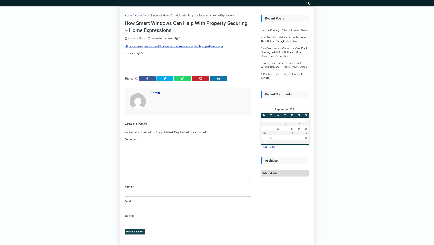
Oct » (273, 146)
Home (142, 38)
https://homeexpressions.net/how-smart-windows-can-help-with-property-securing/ (174, 46)
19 (285, 133)
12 (285, 128)
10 (271, 128)
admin (131, 38)
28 (299, 137)
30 (264, 142)
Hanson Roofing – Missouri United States (284, 30)
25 (278, 137)
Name (129, 186)
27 (292, 137)
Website (129, 216)
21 (299, 133)
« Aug (264, 146)
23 (264, 137)
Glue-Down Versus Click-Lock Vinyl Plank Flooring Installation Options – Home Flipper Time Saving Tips (284, 52)
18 (278, 133)
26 (285, 137)
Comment (131, 139)
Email (129, 201)
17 (271, 133)
